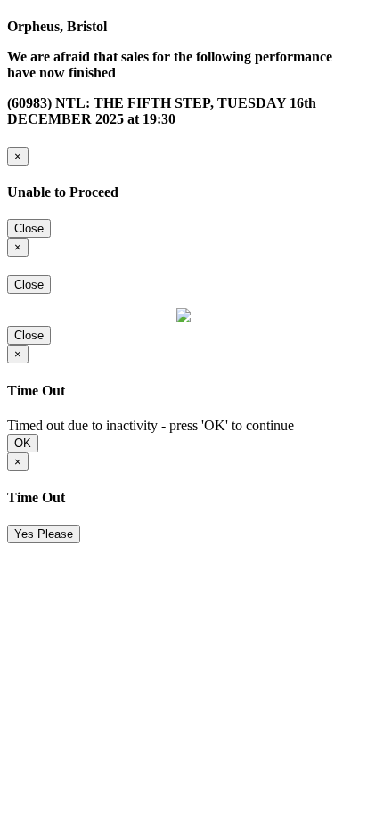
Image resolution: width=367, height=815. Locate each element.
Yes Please (43, 534)
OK (22, 443)
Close (29, 228)
